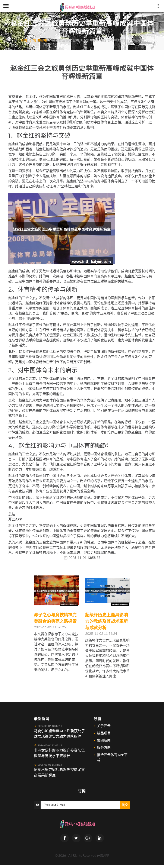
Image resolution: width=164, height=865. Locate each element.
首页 (23, 40)
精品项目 (104, 733)
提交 (125, 805)
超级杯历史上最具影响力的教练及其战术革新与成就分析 (106, 621)
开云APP (103, 855)
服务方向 (104, 747)
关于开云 (104, 726)
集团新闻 (40, 40)
